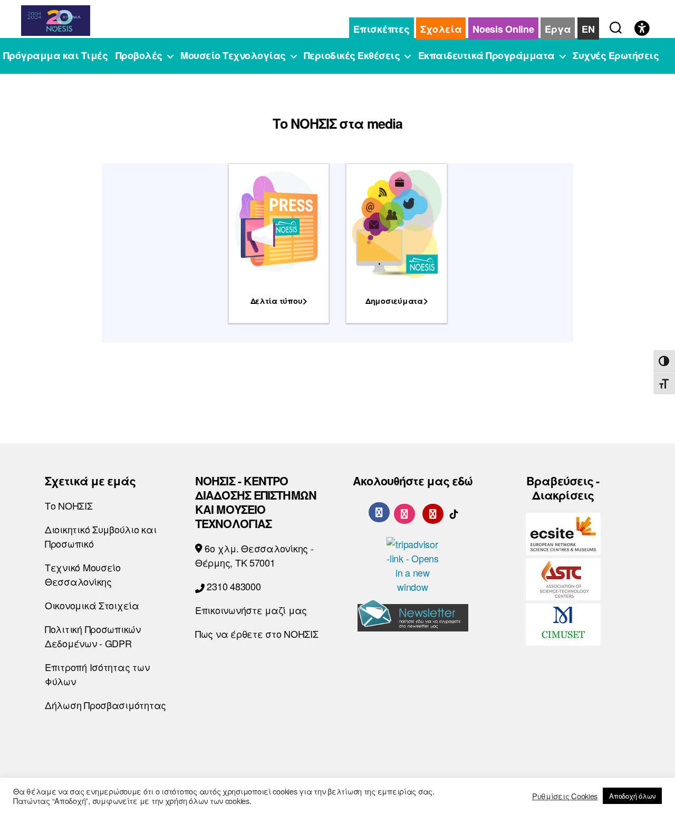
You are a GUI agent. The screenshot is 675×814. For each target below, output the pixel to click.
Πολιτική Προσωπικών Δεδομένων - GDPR (93, 636)
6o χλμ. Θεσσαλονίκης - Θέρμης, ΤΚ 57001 (254, 555)
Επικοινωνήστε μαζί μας (251, 610)
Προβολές (138, 56)
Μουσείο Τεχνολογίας (233, 56)
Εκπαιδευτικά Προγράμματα (486, 56)
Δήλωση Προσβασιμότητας (105, 705)
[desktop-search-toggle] (615, 25)
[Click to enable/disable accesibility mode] (642, 29)
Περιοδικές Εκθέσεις (352, 56)
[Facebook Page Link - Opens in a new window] (379, 512)
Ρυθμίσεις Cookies (564, 796)
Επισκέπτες (381, 29)
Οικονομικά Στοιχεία (92, 605)
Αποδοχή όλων (632, 796)
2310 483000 (233, 586)
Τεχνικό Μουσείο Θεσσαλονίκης (83, 574)
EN (588, 29)
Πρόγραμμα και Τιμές (55, 56)
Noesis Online (503, 29)
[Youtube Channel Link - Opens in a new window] (433, 512)
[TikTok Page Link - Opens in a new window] (454, 512)
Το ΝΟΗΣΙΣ (69, 505)
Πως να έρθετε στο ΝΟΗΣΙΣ (257, 633)
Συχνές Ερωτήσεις (616, 56)
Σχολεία (440, 29)
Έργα (558, 29)
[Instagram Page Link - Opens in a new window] (404, 512)
